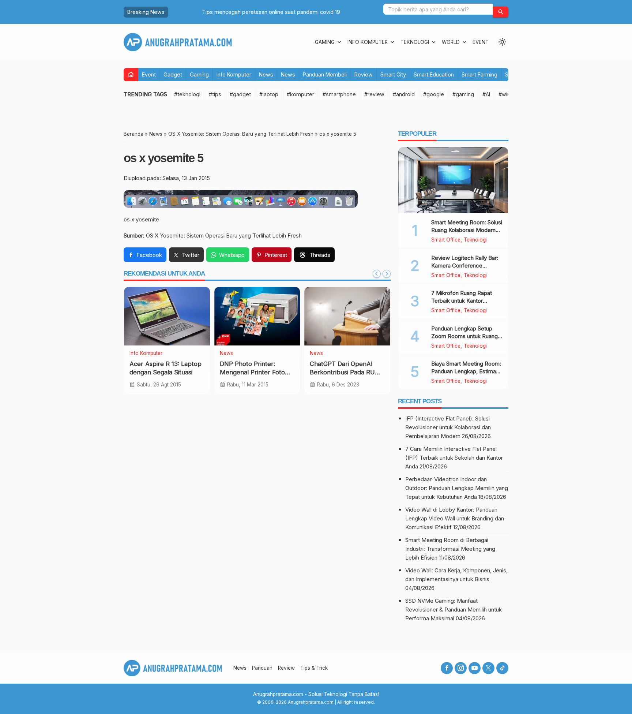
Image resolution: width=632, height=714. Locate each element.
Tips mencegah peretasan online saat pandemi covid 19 (241, 12)
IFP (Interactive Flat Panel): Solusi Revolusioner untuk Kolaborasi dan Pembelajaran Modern (448, 427)
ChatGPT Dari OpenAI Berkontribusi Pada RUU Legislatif (345, 372)
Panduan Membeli (325, 74)
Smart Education (434, 74)
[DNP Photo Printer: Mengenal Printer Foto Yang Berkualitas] (257, 316)
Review (363, 74)
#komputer (300, 94)
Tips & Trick (314, 668)
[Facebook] (447, 668)
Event (481, 42)
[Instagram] (461, 668)
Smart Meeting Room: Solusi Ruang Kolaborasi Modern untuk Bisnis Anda (466, 230)
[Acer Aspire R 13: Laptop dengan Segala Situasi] (167, 316)
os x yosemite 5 (163, 158)
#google (433, 94)
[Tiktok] (502, 668)
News (266, 74)
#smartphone (339, 94)
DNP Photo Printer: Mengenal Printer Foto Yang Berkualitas (252, 372)
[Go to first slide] (387, 274)
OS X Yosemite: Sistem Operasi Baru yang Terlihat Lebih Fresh (224, 235)
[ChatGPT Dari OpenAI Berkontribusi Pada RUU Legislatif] (347, 316)
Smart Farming (479, 74)
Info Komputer (367, 42)
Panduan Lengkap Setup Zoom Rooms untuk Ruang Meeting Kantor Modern (464, 336)
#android (404, 94)
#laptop (268, 94)
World (451, 42)
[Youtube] (475, 668)
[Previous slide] (377, 274)
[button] (500, 12)
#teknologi (187, 94)
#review (374, 94)
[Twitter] (488, 668)
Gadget (172, 74)
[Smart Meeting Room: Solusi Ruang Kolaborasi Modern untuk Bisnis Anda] (453, 180)
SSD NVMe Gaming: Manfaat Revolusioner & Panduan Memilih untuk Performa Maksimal (453, 609)
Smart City (393, 74)
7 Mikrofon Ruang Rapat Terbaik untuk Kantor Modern (461, 300)
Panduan (262, 668)
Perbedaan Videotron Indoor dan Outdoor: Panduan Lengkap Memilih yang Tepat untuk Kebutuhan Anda (456, 488)
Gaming (325, 42)
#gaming (463, 94)
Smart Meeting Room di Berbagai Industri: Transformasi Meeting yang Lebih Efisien (450, 549)
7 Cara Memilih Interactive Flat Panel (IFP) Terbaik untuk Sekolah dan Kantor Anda (454, 457)
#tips (215, 94)
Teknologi (414, 42)
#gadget (240, 94)
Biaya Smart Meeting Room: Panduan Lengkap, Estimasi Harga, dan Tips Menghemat (467, 371)
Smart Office (445, 240)
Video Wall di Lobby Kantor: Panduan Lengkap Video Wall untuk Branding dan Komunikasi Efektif (454, 518)
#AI (486, 94)
